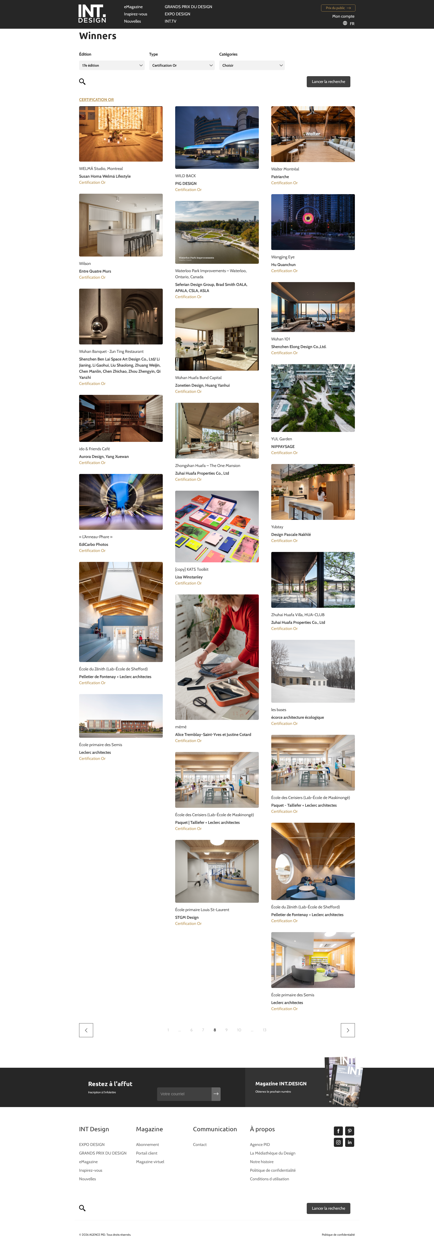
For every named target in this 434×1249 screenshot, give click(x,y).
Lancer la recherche (328, 81)
